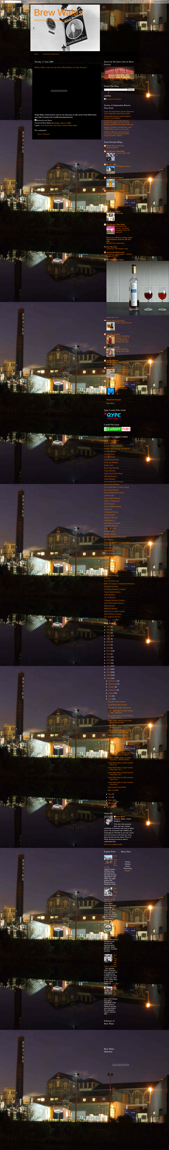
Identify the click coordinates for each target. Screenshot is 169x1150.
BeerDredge (119, 213)
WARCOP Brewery (110, 608)
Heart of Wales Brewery (112, 506)
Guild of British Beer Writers (114, 493)
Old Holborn (111, 368)
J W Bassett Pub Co (111, 512)
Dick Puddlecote (112, 204)
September (112, 690)
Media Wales (72, 125)
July (110, 696)
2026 (109, 627)
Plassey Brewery (110, 559)
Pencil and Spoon (113, 211)
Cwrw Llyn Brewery (111, 462)
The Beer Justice (113, 334)
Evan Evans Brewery (111, 468)
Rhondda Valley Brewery (117, 702)
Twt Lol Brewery (110, 597)
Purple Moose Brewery (112, 564)
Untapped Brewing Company (114, 600)
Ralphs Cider (108, 567)
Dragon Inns (108, 465)
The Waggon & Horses (122, 166)
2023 (109, 633)
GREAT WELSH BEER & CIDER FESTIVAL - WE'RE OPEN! (119, 759)
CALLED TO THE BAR (114, 191)
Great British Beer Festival (113, 482)
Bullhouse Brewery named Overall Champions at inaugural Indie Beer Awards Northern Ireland (116, 133)
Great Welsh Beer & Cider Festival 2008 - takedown (120, 711)
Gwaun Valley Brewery (112, 498)
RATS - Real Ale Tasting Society (115, 570)
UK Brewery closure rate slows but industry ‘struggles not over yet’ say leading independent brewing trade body (118, 122)
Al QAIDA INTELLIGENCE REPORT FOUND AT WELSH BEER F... (121, 754)
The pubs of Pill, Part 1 (115, 992)
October (111, 687)
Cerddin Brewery (110, 451)
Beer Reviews (111, 247)
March (110, 800)
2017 (109, 651)
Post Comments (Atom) (53, 184)
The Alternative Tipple (115, 260)
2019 (109, 645)
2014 (109, 660)
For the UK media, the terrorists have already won (122, 371)
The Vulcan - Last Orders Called (117, 383)
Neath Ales (108, 545)
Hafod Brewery (109, 504)
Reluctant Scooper (113, 400)
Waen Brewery (109, 606)
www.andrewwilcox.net (115, 252)
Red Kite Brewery (110, 573)
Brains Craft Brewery (111, 440)
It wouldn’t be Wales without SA (119, 708)
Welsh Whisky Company (113, 614)
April (110, 797)
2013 (109, 663)
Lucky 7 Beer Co (110, 528)
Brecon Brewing (110, 443)
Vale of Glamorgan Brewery (114, 603)
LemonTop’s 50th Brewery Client (117, 249)
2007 (109, 807)
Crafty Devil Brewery (111, 460)
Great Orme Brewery (111, 484)
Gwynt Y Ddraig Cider (112, 501)
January (111, 803)
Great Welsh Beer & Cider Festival (116, 487)
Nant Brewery (109, 540)
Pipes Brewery (109, 556)
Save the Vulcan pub (111, 581)
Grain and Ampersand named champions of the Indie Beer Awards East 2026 (119, 112)
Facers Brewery (110, 471)
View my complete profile (113, 844)
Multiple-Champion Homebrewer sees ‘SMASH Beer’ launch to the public (118, 128)
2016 (109, 654)
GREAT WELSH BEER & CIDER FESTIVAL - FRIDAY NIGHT (119, 731)
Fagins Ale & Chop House (113, 473)
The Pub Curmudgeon (115, 178)
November (112, 684)
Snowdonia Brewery (111, 586)
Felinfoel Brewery (110, 476)
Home (36, 54)
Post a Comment (43, 134)
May (110, 794)
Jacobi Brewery (109, 515)
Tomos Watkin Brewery (112, 592)
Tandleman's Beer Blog (115, 151)
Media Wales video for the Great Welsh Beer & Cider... (119, 721)
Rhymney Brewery (110, 575)
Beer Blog (110, 403)
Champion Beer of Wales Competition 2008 (117, 744)
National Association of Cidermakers (117, 542)
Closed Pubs (111, 164)
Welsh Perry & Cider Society (114, 611)
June (110, 699)
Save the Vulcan (112, 381)
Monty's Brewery (110, 534)
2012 (109, 666)
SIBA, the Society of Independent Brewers (119, 584)
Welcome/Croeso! (121, 388)
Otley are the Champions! (117, 735)
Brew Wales (58, 12)
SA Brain (107, 578)
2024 (109, 630)
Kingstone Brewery (111, 518)
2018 (109, 648)
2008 (109, 678)
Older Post (93, 179)
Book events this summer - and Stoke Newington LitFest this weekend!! (122, 229)
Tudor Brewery (109, 595)
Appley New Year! (112, 317)
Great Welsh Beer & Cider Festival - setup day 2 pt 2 (121, 773)
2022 (109, 636)
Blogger (127, 871)
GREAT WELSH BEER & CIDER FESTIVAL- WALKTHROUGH (119, 749)
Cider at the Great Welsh (117, 787)
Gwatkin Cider (109, 495)
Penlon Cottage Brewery (113, 553)
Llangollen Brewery (111, 526)
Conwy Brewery (109, 457)
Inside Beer (108, 509)
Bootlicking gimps (112, 147)
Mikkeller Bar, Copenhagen (115, 243)
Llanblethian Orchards (112, 523)
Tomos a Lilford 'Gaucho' (123, 323)
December (112, 681)
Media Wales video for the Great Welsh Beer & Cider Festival (61, 67)
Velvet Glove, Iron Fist (115, 146)
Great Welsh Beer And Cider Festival (53, 125)
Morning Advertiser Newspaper (115, 537)
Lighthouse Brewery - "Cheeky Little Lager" (122, 350)
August (111, 693)
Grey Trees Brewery (111, 490)
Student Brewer (112, 360)
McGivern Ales (109, 531)
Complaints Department (50, 54)
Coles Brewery (109, 454)
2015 (109, 657)
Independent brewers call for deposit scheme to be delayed (117, 117)
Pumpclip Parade (113, 347)
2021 (109, 639)
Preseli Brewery (109, 562)
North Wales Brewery (111, 548)
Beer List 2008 (113, 790)
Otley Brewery (109, 551)
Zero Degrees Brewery (112, 617)
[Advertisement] (66, 159)
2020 (109, 642)
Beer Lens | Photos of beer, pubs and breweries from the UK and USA (119, 239)
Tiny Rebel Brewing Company (115, 589)
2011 (108, 669)
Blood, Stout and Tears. (115, 321)
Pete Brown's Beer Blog (115, 224)
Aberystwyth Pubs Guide (116, 386)
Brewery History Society (112, 446)
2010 (109, 672)
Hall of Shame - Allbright (115, 929)
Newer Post (40, 179)
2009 (109, 675)
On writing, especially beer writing (122, 193)
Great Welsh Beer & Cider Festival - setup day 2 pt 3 (121, 768)
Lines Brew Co (109, 520)
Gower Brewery (109, 479)
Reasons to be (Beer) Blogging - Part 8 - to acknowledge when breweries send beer (122, 339)
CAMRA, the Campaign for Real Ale (117, 449)
